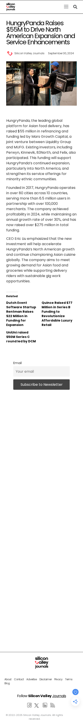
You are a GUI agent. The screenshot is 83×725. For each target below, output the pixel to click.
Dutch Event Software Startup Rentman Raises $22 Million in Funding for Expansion (21, 313)
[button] (66, 6)
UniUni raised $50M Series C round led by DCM (21, 336)
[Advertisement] (41, 573)
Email (17, 363)
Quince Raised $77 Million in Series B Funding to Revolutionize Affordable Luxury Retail (57, 313)
